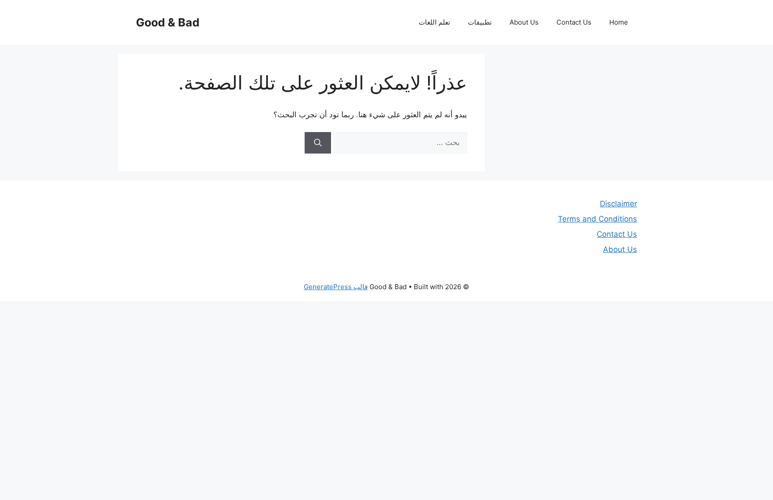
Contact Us (573, 22)
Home (618, 22)
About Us (524, 22)
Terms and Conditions (597, 218)
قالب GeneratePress (336, 286)
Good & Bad (168, 22)
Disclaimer (618, 203)
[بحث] (318, 143)
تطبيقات (480, 22)
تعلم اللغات (434, 22)
